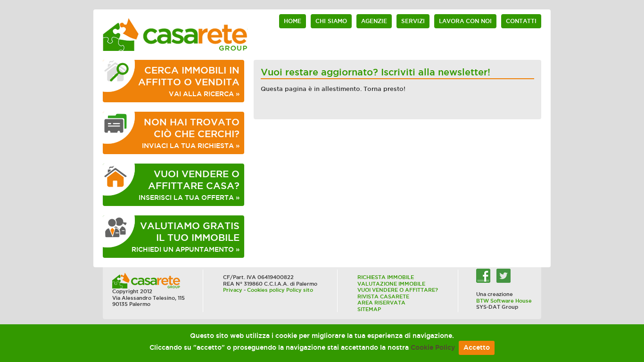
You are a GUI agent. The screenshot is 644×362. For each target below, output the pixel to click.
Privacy (232, 290)
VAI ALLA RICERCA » (188, 81)
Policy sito (299, 290)
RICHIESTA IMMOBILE (385, 277)
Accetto (476, 347)
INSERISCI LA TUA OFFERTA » (189, 185)
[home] (175, 34)
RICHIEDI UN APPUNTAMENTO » (185, 237)
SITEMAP (369, 309)
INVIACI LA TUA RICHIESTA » (190, 133)
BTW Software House (504, 301)
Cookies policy (266, 290)
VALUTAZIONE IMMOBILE (391, 284)
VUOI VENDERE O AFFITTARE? (397, 290)
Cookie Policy (433, 347)
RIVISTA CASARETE (383, 296)
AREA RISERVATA (381, 302)
